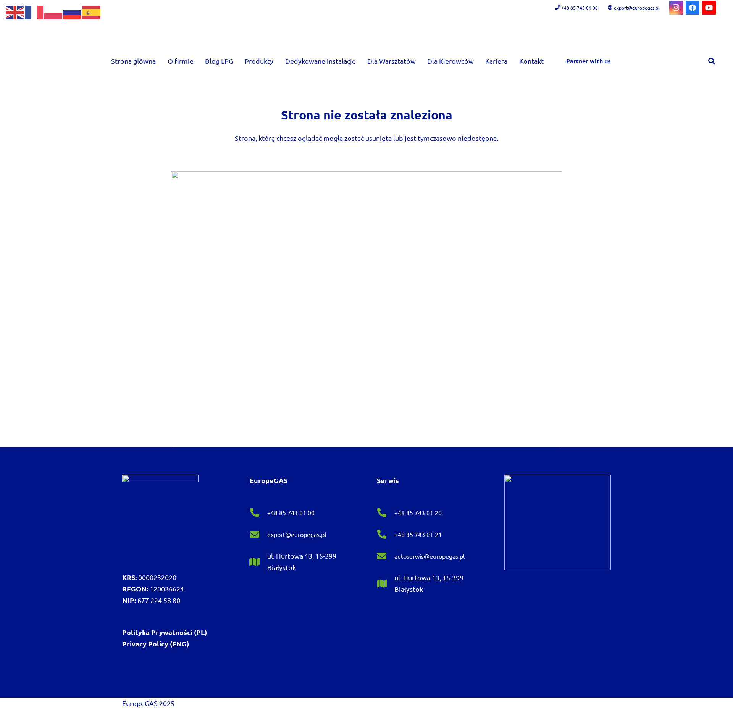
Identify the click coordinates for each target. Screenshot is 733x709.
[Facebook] (692, 8)
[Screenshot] (366, 309)
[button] (279, 61)
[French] (34, 12)
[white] (160, 513)
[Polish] (53, 12)
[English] (15, 12)
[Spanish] (91, 12)
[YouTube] (709, 8)
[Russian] (72, 12)
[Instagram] (676, 8)
